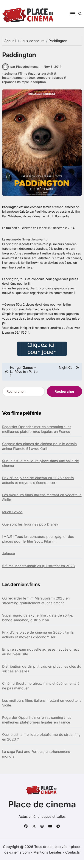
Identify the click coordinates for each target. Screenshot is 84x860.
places (58, 77)
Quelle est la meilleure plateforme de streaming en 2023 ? (41, 736)
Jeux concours (39, 77)
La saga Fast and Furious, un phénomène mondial (36, 753)
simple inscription (32, 82)
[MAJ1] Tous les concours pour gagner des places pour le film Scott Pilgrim (38, 538)
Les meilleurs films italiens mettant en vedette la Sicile (42, 497)
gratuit (48, 73)
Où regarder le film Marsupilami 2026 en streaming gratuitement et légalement (36, 600)
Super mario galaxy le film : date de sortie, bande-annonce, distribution (37, 617)
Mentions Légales (48, 852)
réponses (9, 82)
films (23, 73)
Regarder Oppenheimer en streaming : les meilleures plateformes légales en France (36, 429)
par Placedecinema (24, 66)
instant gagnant (14, 77)
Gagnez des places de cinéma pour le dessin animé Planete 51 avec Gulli (39, 446)
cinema (11, 73)
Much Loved (12, 512)
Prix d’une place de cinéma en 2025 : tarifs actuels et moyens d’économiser (38, 480)
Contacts (72, 852)
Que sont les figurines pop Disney (30, 524)
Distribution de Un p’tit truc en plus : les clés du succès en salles (41, 668)
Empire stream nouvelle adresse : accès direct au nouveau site (40, 651)
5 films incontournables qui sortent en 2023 (38, 566)
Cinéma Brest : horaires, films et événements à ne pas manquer (40, 685)
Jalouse (8, 553)
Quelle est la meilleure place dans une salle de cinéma (40, 463)
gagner (35, 73)
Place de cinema (42, 804)
